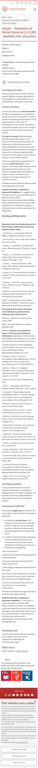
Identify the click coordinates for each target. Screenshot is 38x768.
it (35, 3)
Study (10, 17)
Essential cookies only (19, 750)
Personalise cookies (19, 756)
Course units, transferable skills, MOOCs (15, 20)
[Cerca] (13, 3)
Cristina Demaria (15, 44)
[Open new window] (5, 695)
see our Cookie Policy (21, 742)
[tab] (35, 3)
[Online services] (22, 3)
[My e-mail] (31, 3)
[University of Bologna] (14, 9)
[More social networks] (32, 695)
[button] (32, 9)
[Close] (35, 701)
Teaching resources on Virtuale (18, 82)
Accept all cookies (19, 763)
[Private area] (26, 3)
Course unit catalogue (9, 23)
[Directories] (17, 3)
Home (4, 17)
